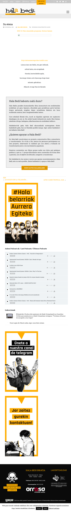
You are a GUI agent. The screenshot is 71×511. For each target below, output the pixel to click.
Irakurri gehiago (54, 508)
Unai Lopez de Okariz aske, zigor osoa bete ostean (27, 323)
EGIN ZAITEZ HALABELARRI (34, 168)
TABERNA (18, 1)
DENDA (11, 1)
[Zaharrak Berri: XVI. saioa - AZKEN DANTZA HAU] (7, 284)
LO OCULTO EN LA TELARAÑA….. (16, 180)
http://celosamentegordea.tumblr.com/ (34, 60)
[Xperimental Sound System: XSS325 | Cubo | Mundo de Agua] (7, 260)
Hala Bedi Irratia (22, 27)
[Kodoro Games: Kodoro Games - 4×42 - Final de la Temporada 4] (7, 254)
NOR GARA (5, 1)
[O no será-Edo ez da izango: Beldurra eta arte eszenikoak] (7, 295)
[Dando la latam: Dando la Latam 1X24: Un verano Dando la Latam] (7, 278)
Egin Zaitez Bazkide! (41, 2)
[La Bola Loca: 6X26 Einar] (7, 266)
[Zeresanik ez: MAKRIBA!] (7, 290)
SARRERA (33, 1)
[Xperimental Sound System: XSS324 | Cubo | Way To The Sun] (7, 272)
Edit (4, 178)
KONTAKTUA (25, 1)
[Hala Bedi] (33, 11)
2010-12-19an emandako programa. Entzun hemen (34, 31)
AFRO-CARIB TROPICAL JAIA (54, 180)
